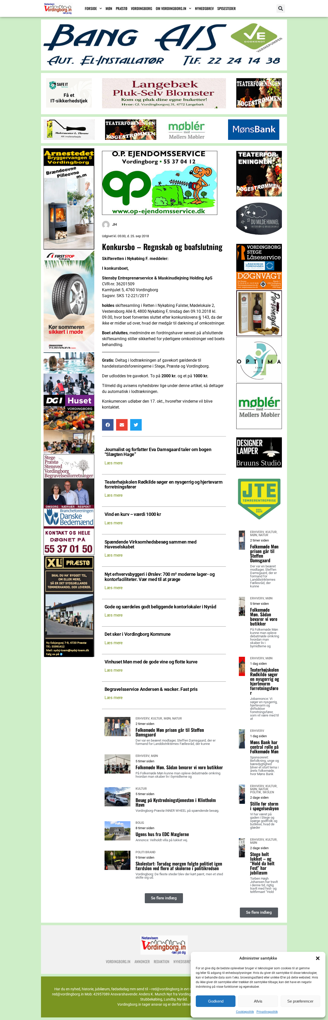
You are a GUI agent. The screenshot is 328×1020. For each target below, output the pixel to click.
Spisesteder (226, 8)
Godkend (215, 1001)
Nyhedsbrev (204, 8)
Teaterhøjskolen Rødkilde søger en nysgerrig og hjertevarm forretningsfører (164, 485)
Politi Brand (146, 852)
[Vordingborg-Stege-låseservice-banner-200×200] (259, 288)
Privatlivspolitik (267, 1012)
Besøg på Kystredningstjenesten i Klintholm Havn (176, 802)
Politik (255, 792)
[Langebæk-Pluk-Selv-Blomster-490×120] (164, 107)
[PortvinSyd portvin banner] (259, 334)
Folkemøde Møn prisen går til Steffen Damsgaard (170, 732)
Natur (177, 718)
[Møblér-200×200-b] (259, 427)
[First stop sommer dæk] (69, 350)
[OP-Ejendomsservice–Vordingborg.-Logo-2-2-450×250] (159, 213)
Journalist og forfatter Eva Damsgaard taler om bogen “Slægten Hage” (158, 452)
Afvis (258, 1001)
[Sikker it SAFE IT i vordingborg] (69, 106)
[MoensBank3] (253, 138)
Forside (91, 8)
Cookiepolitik (245, 1012)
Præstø (121, 8)
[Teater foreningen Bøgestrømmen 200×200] (259, 195)
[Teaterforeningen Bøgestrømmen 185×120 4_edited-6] (259, 106)
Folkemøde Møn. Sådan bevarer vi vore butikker (179, 767)
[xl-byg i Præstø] (69, 655)
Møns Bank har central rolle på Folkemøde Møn (264, 747)
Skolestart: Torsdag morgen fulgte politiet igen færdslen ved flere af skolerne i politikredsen (179, 865)
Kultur (156, 718)
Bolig (140, 823)
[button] (317, 958)
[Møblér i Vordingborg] (186, 138)
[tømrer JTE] (259, 520)
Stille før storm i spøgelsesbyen (264, 805)
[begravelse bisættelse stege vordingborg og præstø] (69, 553)
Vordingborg (141, 8)
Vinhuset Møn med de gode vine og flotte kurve (151, 662)
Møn (109, 8)
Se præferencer (300, 1001)
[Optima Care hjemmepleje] (259, 381)
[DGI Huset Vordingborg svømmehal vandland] (69, 452)
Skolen (268, 792)
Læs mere (113, 463)
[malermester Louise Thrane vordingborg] (69, 138)
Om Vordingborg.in (171, 8)
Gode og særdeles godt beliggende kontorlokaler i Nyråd (160, 607)
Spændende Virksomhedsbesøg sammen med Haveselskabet (151, 544)
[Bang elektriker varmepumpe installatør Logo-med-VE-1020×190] (164, 65)
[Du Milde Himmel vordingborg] (259, 241)
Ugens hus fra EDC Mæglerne (162, 834)
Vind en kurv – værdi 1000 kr (133, 514)
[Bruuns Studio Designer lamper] (259, 474)
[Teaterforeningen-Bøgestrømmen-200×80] (130, 138)
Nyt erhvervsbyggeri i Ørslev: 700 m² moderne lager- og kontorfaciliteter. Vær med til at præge (160, 577)
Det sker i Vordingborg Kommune (138, 634)
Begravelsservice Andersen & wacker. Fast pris (151, 689)
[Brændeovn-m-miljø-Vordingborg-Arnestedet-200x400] (69, 248)
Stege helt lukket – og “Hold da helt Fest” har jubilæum (262, 863)
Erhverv (142, 718)
